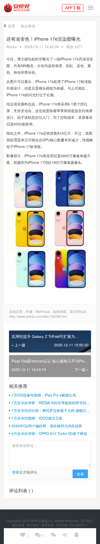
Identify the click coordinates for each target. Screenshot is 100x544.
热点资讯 (28, 25)
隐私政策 (18, 525)
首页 (9, 25)
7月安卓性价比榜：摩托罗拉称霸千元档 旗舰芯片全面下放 (51, 410)
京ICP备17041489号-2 (71, 525)
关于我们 (87, 520)
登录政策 (47, 525)
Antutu (11, 46)
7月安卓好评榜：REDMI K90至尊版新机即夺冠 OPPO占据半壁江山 (49, 402)
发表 (80, 473)
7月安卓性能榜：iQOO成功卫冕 (37, 418)
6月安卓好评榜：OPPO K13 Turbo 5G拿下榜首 (49, 433)
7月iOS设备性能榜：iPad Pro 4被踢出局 (44, 395)
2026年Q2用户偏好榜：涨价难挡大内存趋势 (47, 425)
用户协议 (33, 525)
